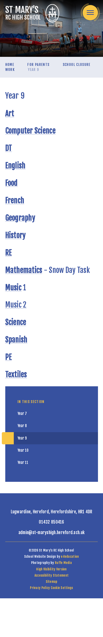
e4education (70, 556)
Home (9, 64)
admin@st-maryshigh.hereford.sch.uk (51, 532)
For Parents (38, 64)
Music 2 (16, 304)
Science (15, 322)
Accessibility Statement (51, 575)
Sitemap (51, 581)
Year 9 (33, 69)
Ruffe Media (63, 563)
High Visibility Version (51, 569)
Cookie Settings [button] (62, 588)
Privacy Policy (40, 588)
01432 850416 (51, 522)
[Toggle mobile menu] (90, 12)
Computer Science (30, 130)
